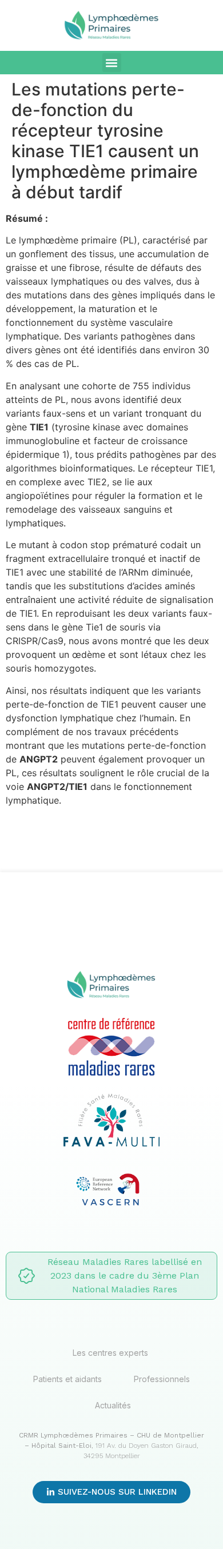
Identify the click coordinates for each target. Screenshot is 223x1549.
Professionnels (162, 1379)
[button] (111, 62)
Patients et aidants (67, 1379)
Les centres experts (110, 1353)
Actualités (113, 1405)
